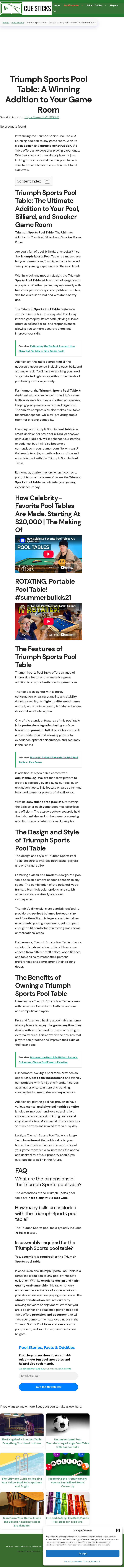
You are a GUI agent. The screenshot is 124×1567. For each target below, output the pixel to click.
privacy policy (51, 1369)
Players (114, 5)
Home (57, 5)
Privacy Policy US (32, 1551)
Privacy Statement (92, 1561)
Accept (83, 1553)
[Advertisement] (48, 50)
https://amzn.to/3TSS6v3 (41, 117)
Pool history (17, 22)
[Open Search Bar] (54, 11)
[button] (117, 1530)
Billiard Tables (94, 5)
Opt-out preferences (73, 1561)
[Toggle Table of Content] (45, 181)
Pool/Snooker (71, 5)
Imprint (20, 1551)
